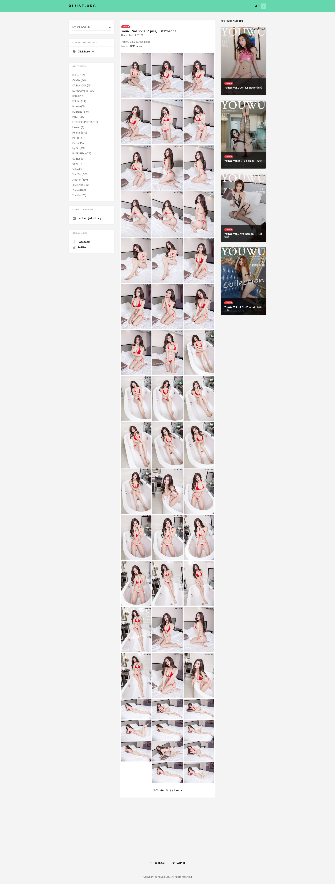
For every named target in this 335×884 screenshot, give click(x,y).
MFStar (76, 132)
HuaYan (76, 106)
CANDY (76, 80)
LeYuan (76, 127)
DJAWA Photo (80, 90)
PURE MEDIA (79, 153)
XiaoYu (76, 174)
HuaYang (77, 111)
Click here (84, 51)
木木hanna (136, 46)
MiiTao (75, 137)
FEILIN (75, 101)
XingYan (76, 179)
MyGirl (75, 148)
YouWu (125, 27)
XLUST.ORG (82, 6)
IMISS (75, 117)
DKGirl (75, 96)
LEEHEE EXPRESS (82, 122)
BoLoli (75, 75)
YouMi (75, 190)
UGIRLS (76, 158)
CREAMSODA (79, 85)
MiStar (76, 143)
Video (75, 169)
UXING (75, 164)
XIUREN (76, 185)
